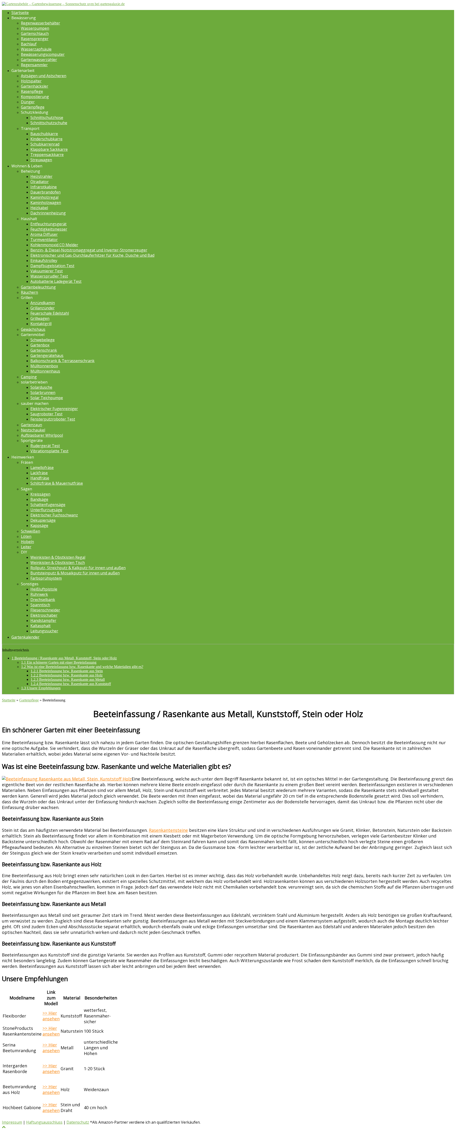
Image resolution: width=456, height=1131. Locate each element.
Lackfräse (39, 472)
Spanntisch (40, 604)
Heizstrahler (41, 176)
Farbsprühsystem (46, 578)
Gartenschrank (43, 350)
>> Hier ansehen (51, 1016)
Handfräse (39, 478)
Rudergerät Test (45, 445)
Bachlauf (29, 44)
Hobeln (27, 541)
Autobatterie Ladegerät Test (55, 281)
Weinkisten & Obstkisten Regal (57, 557)
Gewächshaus (33, 329)
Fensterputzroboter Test (52, 419)
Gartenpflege (32, 107)
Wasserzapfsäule (36, 49)
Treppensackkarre (47, 154)
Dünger (28, 101)
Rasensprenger (34, 38)
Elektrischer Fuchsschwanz (54, 515)
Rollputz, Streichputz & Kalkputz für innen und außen (78, 567)
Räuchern (29, 292)
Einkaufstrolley (43, 260)
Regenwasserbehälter (40, 23)
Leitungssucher (44, 631)
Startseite (20, 12)
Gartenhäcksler (34, 86)
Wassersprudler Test (49, 276)
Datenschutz (77, 1122)
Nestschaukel (33, 430)
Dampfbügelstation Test (52, 265)
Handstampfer (43, 620)
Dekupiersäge (43, 520)
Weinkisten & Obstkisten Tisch (57, 562)
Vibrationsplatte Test (49, 451)
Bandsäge (39, 499)
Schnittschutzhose (46, 117)
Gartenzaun (31, 424)
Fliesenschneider (45, 610)
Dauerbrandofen (45, 192)
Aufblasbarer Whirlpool (42, 435)
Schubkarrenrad (44, 144)
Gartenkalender (25, 637)
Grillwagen (39, 318)
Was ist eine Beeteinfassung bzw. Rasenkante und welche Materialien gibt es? (82, 667)
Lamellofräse (42, 467)
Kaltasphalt (40, 625)
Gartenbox (39, 345)
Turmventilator (44, 239)
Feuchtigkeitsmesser (48, 229)
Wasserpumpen (35, 28)
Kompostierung (35, 96)
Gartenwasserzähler (39, 59)
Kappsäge (39, 525)
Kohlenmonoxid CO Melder (54, 244)
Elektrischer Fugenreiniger (54, 408)
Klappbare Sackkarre (49, 149)
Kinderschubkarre (46, 139)
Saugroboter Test (46, 413)
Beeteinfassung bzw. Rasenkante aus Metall (68, 679)
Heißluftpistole (43, 589)
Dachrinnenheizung (48, 213)
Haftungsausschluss (44, 1122)
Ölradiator (39, 181)
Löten (26, 536)
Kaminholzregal (44, 197)
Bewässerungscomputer (43, 54)
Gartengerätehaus (46, 355)
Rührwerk (39, 594)
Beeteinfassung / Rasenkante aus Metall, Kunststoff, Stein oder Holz (64, 658)
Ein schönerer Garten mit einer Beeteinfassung (58, 662)
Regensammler (34, 64)
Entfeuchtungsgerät (48, 224)
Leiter (26, 546)
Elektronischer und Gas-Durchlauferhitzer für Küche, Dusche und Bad (92, 255)
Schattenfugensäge (47, 504)
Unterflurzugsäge (46, 509)
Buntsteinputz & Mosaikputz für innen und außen (75, 573)
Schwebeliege (42, 339)
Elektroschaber (43, 615)
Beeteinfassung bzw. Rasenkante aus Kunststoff (71, 684)
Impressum (12, 1122)
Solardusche (41, 387)
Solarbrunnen (42, 392)
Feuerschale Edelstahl (49, 313)
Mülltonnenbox (44, 366)
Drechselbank (42, 599)
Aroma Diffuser (44, 234)
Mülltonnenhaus (45, 371)
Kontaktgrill (41, 323)
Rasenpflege (32, 91)
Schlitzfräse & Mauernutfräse (56, 483)
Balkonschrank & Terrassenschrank (62, 360)
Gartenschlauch (35, 33)
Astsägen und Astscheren (43, 75)
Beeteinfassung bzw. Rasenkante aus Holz (67, 675)
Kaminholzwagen (45, 202)
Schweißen (30, 531)
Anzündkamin (42, 302)
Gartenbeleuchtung (38, 287)
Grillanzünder (42, 308)
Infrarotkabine (43, 186)
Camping (29, 376)
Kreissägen (40, 494)
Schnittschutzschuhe (48, 122)
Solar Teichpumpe (46, 397)
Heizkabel (39, 207)
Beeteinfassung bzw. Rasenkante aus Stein (67, 671)
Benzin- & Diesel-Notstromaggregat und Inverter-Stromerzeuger (88, 250)
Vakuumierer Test (46, 271)
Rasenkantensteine (168, 830)
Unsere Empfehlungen (41, 688)
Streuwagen (41, 159)
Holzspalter (31, 81)
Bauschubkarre (44, 133)
